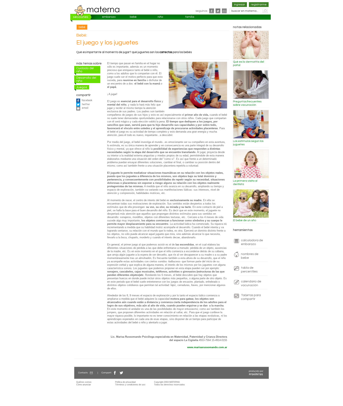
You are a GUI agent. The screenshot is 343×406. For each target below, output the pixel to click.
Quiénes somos (84, 382)
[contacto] (224, 11)
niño (160, 17)
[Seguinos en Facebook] (211, 11)
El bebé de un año (244, 220)
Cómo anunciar (83, 384)
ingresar (239, 4)
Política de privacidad (125, 382)
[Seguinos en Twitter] (218, 11)
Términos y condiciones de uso (130, 384)
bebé (133, 17)
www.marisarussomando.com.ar (207, 347)
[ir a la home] (97, 10)
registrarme (259, 4)
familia (189, 17)
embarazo (109, 17)
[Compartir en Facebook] (115, 372)
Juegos (81, 87)
